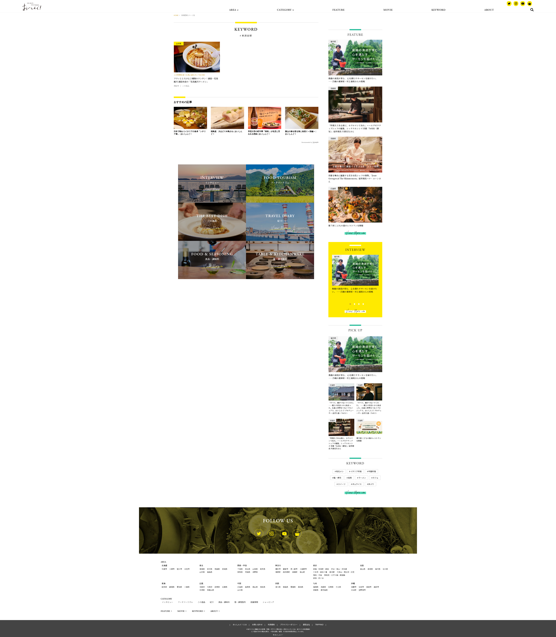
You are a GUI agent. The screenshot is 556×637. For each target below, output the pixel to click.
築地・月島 (317, 575)
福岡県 (315, 587)
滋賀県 (217, 587)
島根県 (247, 587)
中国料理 (372, 471)
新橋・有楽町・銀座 (321, 569)
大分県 (338, 587)
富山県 (362, 569)
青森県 (202, 569)
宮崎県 (315, 590)
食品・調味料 (224, 602)
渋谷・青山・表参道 (339, 569)
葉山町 (302, 572)
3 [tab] (356, 303)
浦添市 (376, 587)
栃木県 (262, 569)
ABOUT (489, 10)
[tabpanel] (355, 276)
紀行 (212, 602)
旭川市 (179, 569)
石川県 (385, 569)
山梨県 (255, 569)
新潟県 (370, 569)
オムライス (357, 484)
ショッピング (268, 602)
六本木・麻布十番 (320, 572)
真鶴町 (294, 572)
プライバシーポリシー (289, 624)
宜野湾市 (362, 590)
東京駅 (332, 572)
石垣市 (361, 587)
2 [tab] (352, 303)
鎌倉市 (285, 569)
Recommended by (307, 142)
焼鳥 (350, 477)
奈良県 (202, 590)
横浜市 (278, 569)
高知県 (300, 587)
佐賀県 (330, 587)
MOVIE (388, 10)
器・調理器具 (240, 602)
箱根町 (278, 572)
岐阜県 (164, 587)
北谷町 (353, 590)
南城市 (368, 587)
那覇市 (353, 587)
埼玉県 (247, 569)
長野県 (255, 572)
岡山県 (255, 587)
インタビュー (167, 602)
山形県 (202, 572)
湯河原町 (286, 572)
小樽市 (171, 569)
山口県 (240, 590)
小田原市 (303, 569)
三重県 (187, 587)
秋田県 (217, 569)
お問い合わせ (257, 624)
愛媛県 (293, 587)
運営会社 (306, 624)
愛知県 (179, 587)
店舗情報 (254, 602)
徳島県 (285, 587)
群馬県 (240, 572)
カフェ (375, 477)
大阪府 (209, 587)
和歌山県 (210, 590)
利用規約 (271, 624)
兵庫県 (224, 587)
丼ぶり (371, 484)
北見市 (187, 569)
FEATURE (338, 10)
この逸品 (201, 602)
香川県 (278, 587)
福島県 (209, 572)
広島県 (240, 587)
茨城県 (247, 572)
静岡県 (171, 587)
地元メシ (340, 471)
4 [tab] (360, 303)
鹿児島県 (324, 590)
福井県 (377, 569)
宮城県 (224, 569)
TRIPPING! (319, 624)
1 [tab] (347, 303)
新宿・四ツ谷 (318, 578)
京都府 (202, 587)
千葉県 (240, 569)
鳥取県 (262, 587)
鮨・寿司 (337, 477)
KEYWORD (438, 10)
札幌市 (164, 569)
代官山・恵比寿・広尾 (345, 572)
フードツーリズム (185, 602)
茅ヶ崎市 (293, 569)
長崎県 (323, 587)
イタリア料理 (356, 471)
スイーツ (341, 484)
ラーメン (362, 477)
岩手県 (209, 569)
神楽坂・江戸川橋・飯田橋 (334, 575)
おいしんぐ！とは (240, 624)
